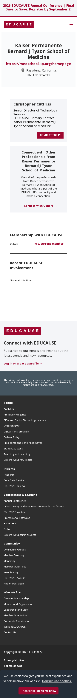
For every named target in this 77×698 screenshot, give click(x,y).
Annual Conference (15, 501)
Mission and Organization (18, 604)
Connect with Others (38, 206)
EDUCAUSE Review (14, 486)
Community (12, 544)
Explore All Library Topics (18, 460)
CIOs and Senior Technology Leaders (25, 420)
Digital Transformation (16, 432)
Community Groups (15, 550)
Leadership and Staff (16, 610)
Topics (8, 403)
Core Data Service (14, 481)
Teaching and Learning (17, 454)
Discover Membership (16, 599)
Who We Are (12, 592)
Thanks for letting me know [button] (38, 690)
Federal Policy (12, 437)
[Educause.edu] (22, 331)
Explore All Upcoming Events (20, 535)
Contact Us (10, 633)
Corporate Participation (17, 621)
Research (9, 475)
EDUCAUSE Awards (14, 578)
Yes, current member (49, 244)
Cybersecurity (11, 426)
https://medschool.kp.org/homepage (38, 64)
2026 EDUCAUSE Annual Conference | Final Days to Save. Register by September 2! (38, 8)
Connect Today (50, 135)
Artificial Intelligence (15, 415)
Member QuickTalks (15, 567)
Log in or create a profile (21, 364)
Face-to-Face (11, 524)
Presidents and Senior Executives (23, 443)
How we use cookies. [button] (57, 681)
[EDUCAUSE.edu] (19, 24)
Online (7, 529)
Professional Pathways (17, 518)
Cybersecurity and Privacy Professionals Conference (34, 507)
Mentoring (9, 561)
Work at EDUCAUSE (15, 627)
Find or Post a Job (14, 584)
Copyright (11, 652)
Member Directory (14, 555)
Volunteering (11, 572)
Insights (9, 469)
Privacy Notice (14, 660)
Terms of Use (13, 666)
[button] (71, 24)
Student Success (13, 449)
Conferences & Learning (20, 495)
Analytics (9, 409)
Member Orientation (15, 616)
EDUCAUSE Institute (15, 512)
